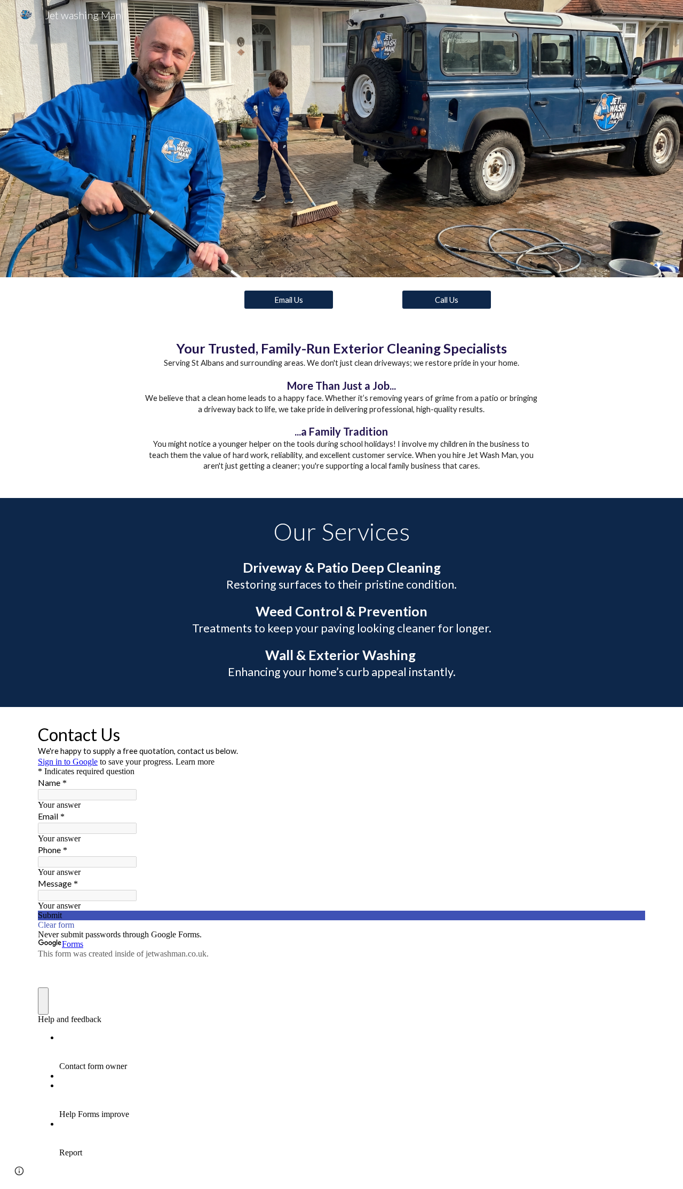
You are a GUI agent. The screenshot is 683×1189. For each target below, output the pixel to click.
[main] (341, 410)
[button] (19, 1170)
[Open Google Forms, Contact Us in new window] (629, 734)
